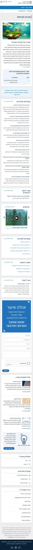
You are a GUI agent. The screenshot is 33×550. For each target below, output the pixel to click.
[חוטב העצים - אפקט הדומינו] (16, 217)
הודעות (10, 542)
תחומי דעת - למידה (26, 7)
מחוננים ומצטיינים (25, 516)
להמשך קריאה (26, 67)
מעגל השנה (27, 501)
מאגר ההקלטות (26, 505)
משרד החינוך (26, 1)
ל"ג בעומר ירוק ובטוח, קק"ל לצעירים (19, 251)
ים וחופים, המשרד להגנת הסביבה (20, 245)
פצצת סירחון (26, 254)
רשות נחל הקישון (25, 242)
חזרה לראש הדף (9, 101)
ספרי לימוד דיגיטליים (11, 90)
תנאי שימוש (18, 544)
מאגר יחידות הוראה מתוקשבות (22, 497)
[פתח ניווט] (1, 2)
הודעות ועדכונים (26, 520)
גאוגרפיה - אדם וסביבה (25, 11)
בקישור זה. (10, 537)
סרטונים (26, 92)
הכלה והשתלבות (26, 513)
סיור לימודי (16, 95)
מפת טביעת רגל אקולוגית (22, 269)
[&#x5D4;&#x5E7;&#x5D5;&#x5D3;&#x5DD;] (28, 217)
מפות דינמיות (8, 92)
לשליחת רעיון (9, 448)
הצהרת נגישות (10, 544)
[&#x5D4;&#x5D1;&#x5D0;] (4, 217)
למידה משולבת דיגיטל (24, 509)
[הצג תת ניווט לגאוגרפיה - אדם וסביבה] (2, 11)
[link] (23, 90)
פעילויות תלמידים (23, 90)
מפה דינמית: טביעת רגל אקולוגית (20, 266)
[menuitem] (16, 460)
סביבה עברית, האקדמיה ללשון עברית (19, 248)
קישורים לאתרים (18, 92)
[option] (16, 219)
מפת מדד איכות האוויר (23, 272)
